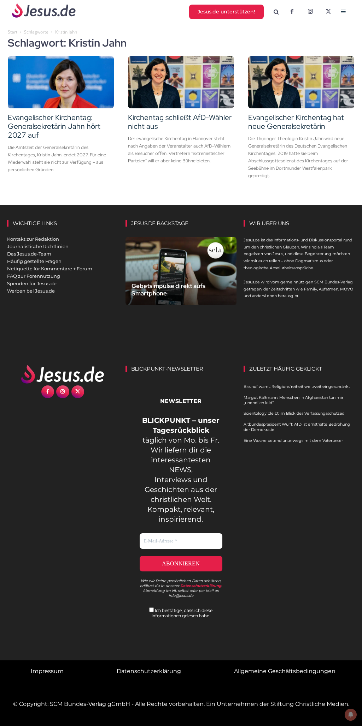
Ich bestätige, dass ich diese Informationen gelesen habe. (182, 613)
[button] (276, 12)
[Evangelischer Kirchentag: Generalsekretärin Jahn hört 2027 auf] (61, 82)
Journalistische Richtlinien (38, 246)
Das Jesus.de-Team (29, 254)
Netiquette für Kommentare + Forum (49, 268)
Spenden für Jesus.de (32, 283)
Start (12, 32)
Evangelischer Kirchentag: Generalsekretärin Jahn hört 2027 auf (54, 126)
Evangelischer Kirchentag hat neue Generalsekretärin (296, 122)
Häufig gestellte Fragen (34, 261)
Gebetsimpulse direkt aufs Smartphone (168, 289)
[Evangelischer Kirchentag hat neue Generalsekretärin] (301, 82)
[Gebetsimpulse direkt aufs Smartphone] (181, 271)
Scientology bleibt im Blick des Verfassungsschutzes (294, 413)
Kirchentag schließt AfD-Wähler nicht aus (180, 122)
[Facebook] (292, 12)
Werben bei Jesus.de (31, 291)
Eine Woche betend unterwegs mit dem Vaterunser (293, 440)
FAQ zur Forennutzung (33, 276)
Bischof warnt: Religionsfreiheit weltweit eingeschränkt (297, 386)
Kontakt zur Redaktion (33, 239)
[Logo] (62, 374)
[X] (328, 12)
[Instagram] (310, 12)
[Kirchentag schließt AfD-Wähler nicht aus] (181, 82)
